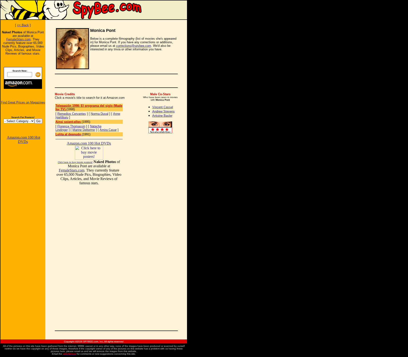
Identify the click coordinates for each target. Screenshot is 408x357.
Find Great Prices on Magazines (23, 102)
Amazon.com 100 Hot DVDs (23, 139)
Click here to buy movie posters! (75, 162)
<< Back (23, 25)
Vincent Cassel (162, 107)
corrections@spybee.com (133, 45)
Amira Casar (108, 130)
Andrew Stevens (163, 111)
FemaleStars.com (18, 39)
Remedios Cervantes (71, 114)
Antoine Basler (162, 115)
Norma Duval (99, 114)
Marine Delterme (83, 130)
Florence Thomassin (71, 126)
